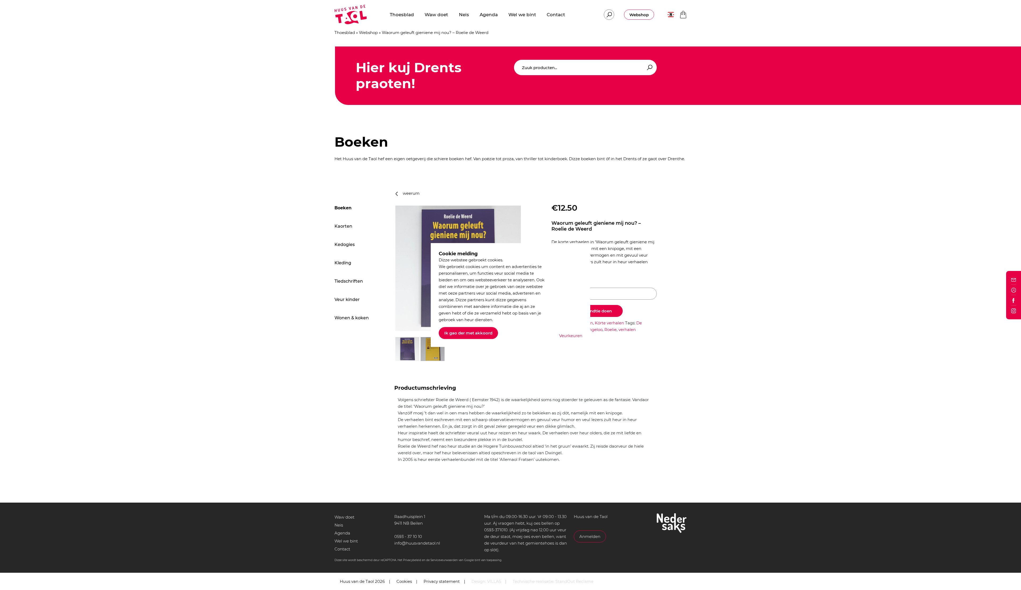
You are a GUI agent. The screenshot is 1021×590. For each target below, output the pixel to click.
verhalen (627, 329)
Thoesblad (344, 32)
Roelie (610, 329)
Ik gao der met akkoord (468, 333)
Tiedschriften (348, 281)
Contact (342, 548)
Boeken (343, 207)
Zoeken (648, 67)
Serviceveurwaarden (444, 560)
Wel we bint (346, 541)
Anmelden (589, 536)
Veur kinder (347, 299)
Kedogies (344, 244)
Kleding (342, 262)
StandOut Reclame (574, 581)
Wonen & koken (351, 317)
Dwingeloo (591, 329)
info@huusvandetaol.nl (417, 543)
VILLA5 (494, 581)
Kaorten (343, 226)
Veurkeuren (570, 335)
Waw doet (344, 517)
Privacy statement (442, 581)
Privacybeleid (412, 560)
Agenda (342, 533)
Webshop (639, 14)
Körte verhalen (609, 322)
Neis (338, 525)
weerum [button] (411, 193)
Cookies (404, 581)
